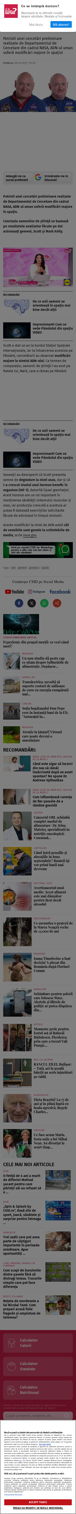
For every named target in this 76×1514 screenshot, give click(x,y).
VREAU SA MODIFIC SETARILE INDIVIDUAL (38, 1508)
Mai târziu (36, 24)
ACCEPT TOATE (38, 1502)
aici (20, 1460)
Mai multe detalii (45, 1444)
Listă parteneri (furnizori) (13, 1495)
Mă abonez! (61, 24)
